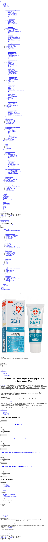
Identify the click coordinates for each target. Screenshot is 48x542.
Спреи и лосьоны (11, 56)
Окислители (10, 35)
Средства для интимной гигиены (13, 169)
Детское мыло (11, 133)
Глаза (7, 147)
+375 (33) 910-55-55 (4, 220)
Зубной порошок (11, 165)
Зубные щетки (11, 160)
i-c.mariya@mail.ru (9, 527)
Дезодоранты (11, 91)
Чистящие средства (10, 190)
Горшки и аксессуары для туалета (13, 127)
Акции (4, 4)
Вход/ (1, 224)
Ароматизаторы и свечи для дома (13, 186)
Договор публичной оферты (9, 199)
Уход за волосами (9, 47)
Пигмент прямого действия (14, 37)
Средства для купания (12, 137)
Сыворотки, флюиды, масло (14, 44)
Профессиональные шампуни (14, 41)
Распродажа (5, 5)
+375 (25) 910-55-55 (4, 221)
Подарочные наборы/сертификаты (13, 10)
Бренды (4, 3)
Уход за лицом (9, 62)
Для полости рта (11, 25)
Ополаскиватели (11, 161)
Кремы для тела (11, 85)
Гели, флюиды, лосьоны (13, 71)
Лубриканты (10, 27)
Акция (4, 191)
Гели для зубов (11, 162)
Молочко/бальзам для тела (13, 92)
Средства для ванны (12, 96)
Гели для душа (11, 86)
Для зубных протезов (12, 166)
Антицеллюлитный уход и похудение (16, 90)
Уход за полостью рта (10, 154)
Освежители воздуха (10, 185)
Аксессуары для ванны (10, 125)
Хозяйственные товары (8, 180)
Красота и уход (6, 6)
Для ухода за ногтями (12, 112)
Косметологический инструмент (15, 115)
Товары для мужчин (10, 11)
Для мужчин (10, 39)
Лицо (7, 146)
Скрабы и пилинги (12, 66)
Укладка (10, 57)
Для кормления (9, 128)
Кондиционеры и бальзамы (14, 40)
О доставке (5, 484)
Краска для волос (11, 58)
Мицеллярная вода (12, 78)
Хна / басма (10, 61)
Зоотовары (8, 189)
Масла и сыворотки (12, 52)
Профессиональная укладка (14, 38)
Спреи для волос (11, 45)
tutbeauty (5, 516)
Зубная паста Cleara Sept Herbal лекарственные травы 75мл (16, 466)
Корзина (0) (10, 224)
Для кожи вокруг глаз (12, 77)
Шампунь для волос (12, 53)
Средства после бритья (13, 16)
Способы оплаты (6, 485)
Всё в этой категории (10, 8)
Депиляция (10, 95)
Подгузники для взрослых (11, 179)
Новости (5, 198)
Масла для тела (11, 89)
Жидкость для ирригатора (13, 164)
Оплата (4, 195)
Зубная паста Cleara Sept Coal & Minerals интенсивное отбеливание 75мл (20, 452)
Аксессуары (8, 106)
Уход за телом (8, 80)
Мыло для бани (11, 103)
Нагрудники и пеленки (10, 124)
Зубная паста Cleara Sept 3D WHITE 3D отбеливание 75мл (16, 424)
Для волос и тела (11, 19)
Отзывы (4, 202)
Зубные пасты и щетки (10, 121)
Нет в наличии (3, 371)
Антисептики (8, 153)
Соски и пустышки (10, 139)
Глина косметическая (12, 73)
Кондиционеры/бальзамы (13, 55)
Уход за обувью (9, 183)
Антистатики (8, 187)
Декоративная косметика (8, 140)
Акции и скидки (6, 197)
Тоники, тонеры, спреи (13, 79)
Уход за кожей (11, 135)
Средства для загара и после (12, 105)
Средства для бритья (12, 15)
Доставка (5, 194)
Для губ (9, 75)
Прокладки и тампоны (13, 173)
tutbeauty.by (5, 515)
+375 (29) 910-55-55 (4, 218)
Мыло (7, 174)
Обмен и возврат (6, 196)
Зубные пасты (11, 158)
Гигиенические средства (8, 149)
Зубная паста (3, 385)
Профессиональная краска (13, 33)
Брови (7, 145)
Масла (9, 104)
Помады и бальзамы (10, 122)
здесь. (11, 401)
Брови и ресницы (11, 74)
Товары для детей (6, 117)
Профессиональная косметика (12, 29)
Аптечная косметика (10, 20)
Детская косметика (10, 129)
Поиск (2, 227)
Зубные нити (11, 163)
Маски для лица (11, 70)
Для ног (9, 88)
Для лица (10, 17)
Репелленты (8, 116)
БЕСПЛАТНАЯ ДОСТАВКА (6, 215)
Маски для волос (11, 42)
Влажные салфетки (10, 175)
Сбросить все (3, 421)
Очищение (10, 67)
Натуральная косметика (11, 46)
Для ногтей (10, 97)
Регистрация (5, 224)
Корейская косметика (10, 28)
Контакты (5, 200)
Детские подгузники (10, 123)
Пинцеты (10, 114)
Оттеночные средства (12, 36)
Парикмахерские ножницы (14, 113)
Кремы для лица (11, 69)
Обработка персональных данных (10, 496)
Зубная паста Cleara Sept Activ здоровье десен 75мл (14, 438)
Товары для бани (9, 98)
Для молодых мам (9, 177)
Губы (7, 144)
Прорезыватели (9, 138)
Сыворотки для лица (12, 72)
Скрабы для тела (11, 94)
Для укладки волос (12, 111)
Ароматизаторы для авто (11, 188)
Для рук (9, 87)
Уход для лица (11, 24)
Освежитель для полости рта (14, 167)
